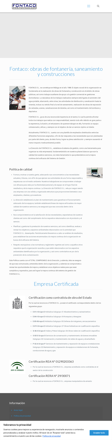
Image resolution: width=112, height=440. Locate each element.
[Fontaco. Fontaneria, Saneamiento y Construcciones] (24, 6)
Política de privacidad (51, 436)
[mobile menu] (88, 6)
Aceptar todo (99, 433)
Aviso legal (18, 410)
